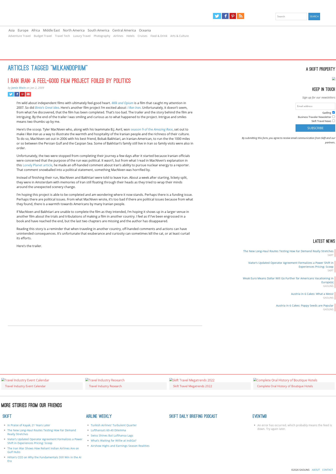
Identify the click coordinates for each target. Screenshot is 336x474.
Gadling (84, 13)
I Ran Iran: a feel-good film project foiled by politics (69, 81)
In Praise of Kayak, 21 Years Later (28, 425)
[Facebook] (225, 16)
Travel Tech (62, 36)
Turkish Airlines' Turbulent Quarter (114, 425)
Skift (7, 416)
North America (74, 30)
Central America (124, 30)
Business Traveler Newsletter (314, 117)
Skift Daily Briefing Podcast (193, 416)
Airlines (118, 36)
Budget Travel (43, 36)
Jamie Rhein (18, 88)
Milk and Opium (122, 103)
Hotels (130, 36)
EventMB (260, 416)
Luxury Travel (82, 36)
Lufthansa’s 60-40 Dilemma (109, 430)
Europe (23, 30)
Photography (102, 36)
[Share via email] (28, 94)
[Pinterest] (232, 16)
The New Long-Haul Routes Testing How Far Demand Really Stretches (288, 251)
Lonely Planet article (37, 165)
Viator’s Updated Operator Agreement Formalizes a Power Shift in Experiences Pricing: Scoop (44, 441)
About (316, 469)
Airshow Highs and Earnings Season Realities (120, 446)
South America (98, 30)
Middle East (51, 30)
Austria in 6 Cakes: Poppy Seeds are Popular (304, 305)
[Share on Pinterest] (22, 94)
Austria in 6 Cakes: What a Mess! (312, 294)
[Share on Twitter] (11, 94)
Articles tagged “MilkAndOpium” (48, 68)
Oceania (145, 30)
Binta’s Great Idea (47, 107)
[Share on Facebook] (16, 94)
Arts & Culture (179, 36)
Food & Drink (158, 36)
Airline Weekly (99, 416)
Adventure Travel (19, 36)
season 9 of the (152, 129)
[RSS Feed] (240, 16)
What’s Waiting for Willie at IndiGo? (113, 440)
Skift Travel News (321, 121)
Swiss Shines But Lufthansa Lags (112, 435)
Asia (12, 30)
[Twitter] (217, 16)
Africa (36, 30)
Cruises (142, 36)
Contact (327, 469)
